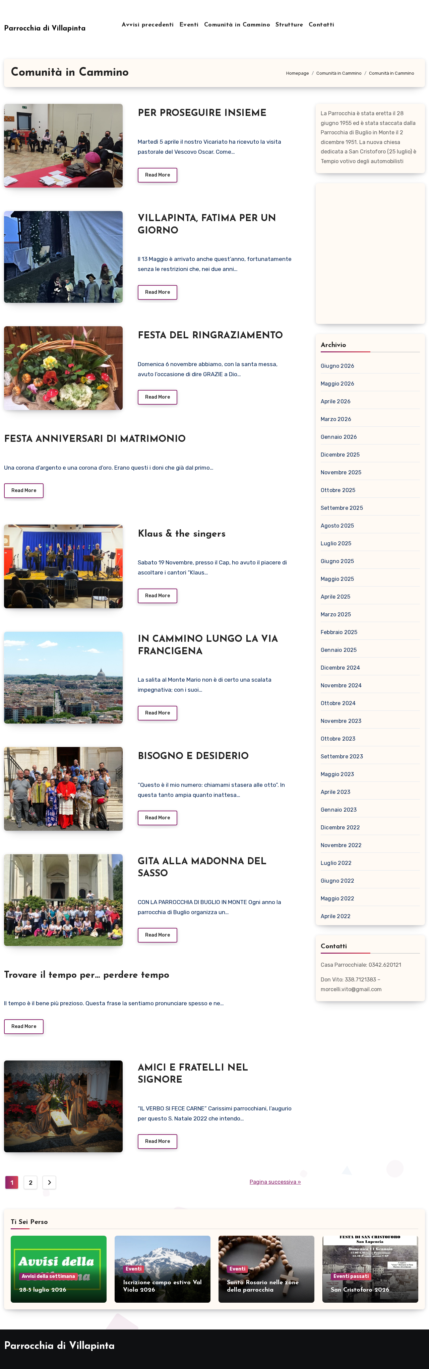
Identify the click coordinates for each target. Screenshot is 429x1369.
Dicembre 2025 (340, 455)
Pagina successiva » (275, 1182)
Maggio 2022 (337, 898)
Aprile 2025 (335, 597)
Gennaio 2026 (339, 437)
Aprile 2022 (336, 916)
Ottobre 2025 (338, 490)
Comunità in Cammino (237, 25)
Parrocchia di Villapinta (44, 28)
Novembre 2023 (341, 721)
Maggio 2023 (337, 774)
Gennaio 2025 (339, 650)
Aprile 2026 (336, 401)
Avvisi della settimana (48, 1276)
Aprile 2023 (335, 792)
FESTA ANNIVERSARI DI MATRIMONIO (95, 439)
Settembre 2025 (342, 508)
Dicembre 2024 (340, 668)
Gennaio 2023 (339, 810)
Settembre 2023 (342, 756)
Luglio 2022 (336, 863)
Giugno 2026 (337, 366)
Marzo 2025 (336, 614)
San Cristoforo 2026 (360, 1290)
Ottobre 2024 (338, 703)
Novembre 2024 (341, 685)
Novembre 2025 (341, 472)
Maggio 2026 (337, 384)
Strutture (289, 25)
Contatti (321, 25)
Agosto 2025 (337, 526)
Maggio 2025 (337, 579)
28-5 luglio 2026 (42, 1290)
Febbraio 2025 (339, 632)
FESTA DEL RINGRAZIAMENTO (210, 336)
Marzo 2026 (336, 419)
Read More (157, 175)
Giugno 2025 (337, 561)
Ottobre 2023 (338, 739)
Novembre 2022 (341, 845)
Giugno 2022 (337, 881)
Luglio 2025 (336, 543)
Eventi (189, 25)
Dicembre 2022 (340, 827)
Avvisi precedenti (148, 25)
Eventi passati (351, 1276)
